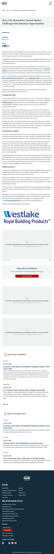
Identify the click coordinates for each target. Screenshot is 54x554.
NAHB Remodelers (34, 78)
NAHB (3, 10)
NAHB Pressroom (6, 492)
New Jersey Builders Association (11, 78)
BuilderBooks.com (6, 506)
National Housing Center (8, 518)
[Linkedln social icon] (9, 543)
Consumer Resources (7, 495)
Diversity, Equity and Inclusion (9, 490)
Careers (20, 490)
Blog (8, 10)
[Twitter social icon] (6, 543)
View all (5, 404)
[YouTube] (12, 543)
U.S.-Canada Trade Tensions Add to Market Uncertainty (24, 390)
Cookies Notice (22, 495)
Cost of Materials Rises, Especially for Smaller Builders (24, 458)
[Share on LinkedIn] (3, 46)
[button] (50, 260)
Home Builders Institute (8, 511)
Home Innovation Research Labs (10, 513)
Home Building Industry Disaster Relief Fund (13, 509)
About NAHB (5, 488)
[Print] (9, 46)
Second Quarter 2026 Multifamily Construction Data (23, 443)
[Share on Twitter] (5, 46)
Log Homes (5, 497)
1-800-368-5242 (6, 527)
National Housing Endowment (9, 520)
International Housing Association (10, 516)
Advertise (20, 488)
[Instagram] (15, 543)
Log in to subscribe (27, 276)
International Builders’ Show (9, 504)
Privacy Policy (21, 492)
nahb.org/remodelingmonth (12, 200)
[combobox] (25, 260)
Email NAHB (7, 530)
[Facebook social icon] (3, 543)
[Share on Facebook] (7, 46)
